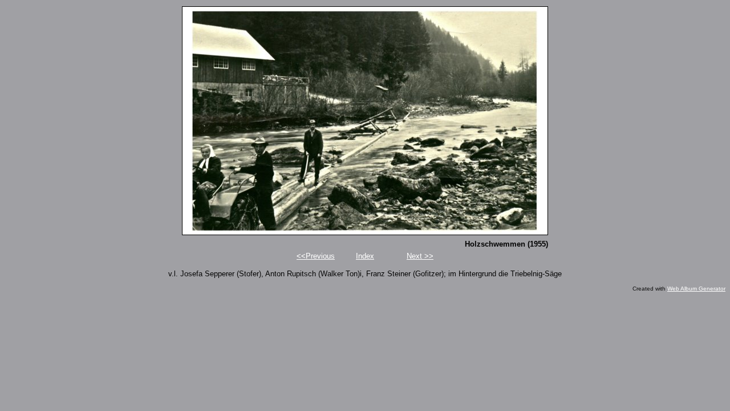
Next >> (420, 256)
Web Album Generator (696, 288)
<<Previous (316, 256)
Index (365, 256)
